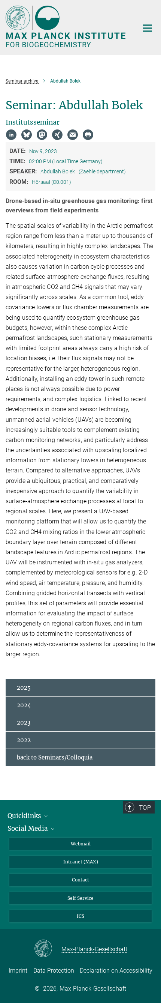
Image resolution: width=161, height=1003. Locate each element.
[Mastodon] (42, 134)
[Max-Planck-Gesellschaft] (47, 949)
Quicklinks (25, 816)
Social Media (28, 828)
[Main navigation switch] (147, 28)
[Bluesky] (26, 134)
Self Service (80, 898)
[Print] (88, 134)
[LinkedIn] (11, 134)
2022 (24, 740)
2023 (23, 722)
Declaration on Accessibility (116, 970)
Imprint (18, 970)
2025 (24, 687)
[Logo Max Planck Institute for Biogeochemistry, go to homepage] (66, 26)
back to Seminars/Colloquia (54, 757)
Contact (80, 880)
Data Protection (53, 970)
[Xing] (57, 134)
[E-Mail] (72, 134)
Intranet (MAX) (80, 862)
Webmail (81, 844)
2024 (24, 705)
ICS (80, 916)
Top (145, 807)
